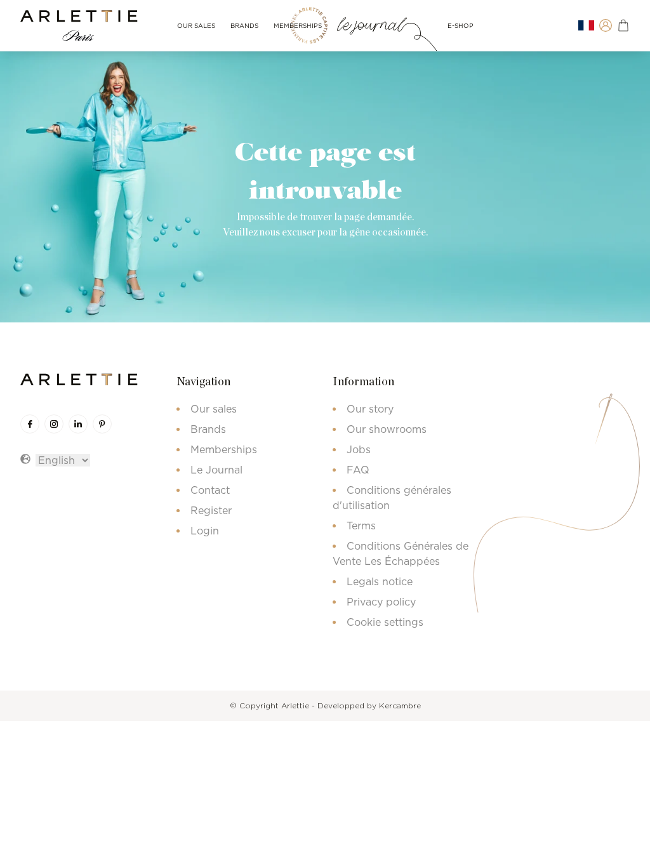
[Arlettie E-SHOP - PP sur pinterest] (102, 424)
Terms (361, 525)
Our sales (213, 408)
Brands (244, 25)
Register (211, 510)
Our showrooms (387, 429)
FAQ (358, 469)
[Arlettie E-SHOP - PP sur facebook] (30, 424)
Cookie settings (385, 622)
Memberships (298, 25)
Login (204, 530)
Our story (370, 408)
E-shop (461, 25)
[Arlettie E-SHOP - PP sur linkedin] (78, 424)
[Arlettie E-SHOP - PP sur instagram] (54, 424)
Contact (210, 490)
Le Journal (216, 469)
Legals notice (380, 581)
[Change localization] (586, 25)
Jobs (359, 449)
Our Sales (196, 25)
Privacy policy (381, 601)
